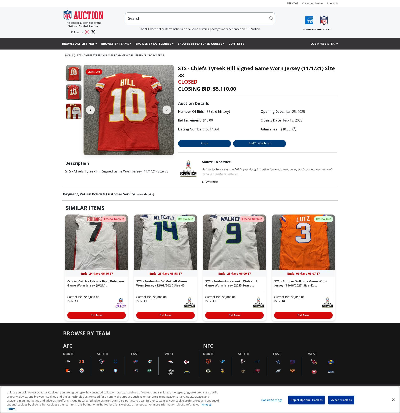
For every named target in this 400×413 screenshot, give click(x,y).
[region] (200, 399)
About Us (332, 3)
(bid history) (220, 111)
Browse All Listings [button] (78, 44)
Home (69, 55)
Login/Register (322, 44)
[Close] (393, 399)
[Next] (166, 109)
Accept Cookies (341, 400)
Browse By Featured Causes (200, 44)
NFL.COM (292, 3)
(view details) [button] (145, 194)
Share (204, 143)
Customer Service (312, 3)
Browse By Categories (153, 44)
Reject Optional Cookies (306, 400)
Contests (236, 44)
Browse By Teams (115, 44)
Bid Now (96, 315)
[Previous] (90, 109)
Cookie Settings (271, 400)
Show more (210, 182)
